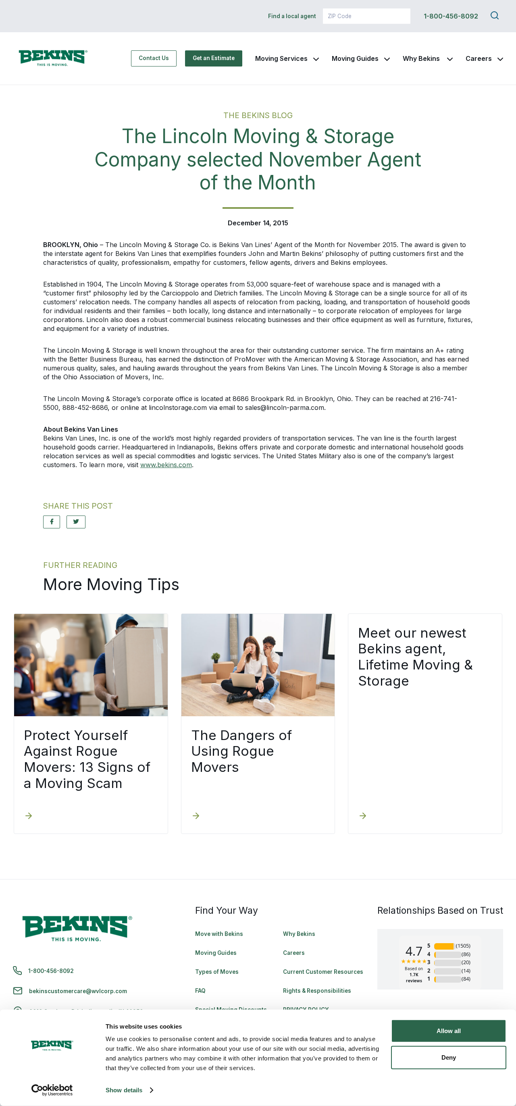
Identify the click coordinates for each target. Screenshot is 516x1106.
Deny (448, 1057)
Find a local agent (292, 16)
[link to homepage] (53, 58)
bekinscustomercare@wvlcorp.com (78, 991)
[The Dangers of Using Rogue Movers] (196, 816)
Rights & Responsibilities (317, 991)
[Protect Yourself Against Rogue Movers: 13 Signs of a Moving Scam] (28, 816)
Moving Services (281, 58)
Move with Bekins (219, 934)
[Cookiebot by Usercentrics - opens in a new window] (52, 1090)
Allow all (449, 1030)
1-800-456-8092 (451, 16)
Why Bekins (422, 58)
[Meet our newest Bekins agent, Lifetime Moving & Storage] (363, 816)
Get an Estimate (214, 58)
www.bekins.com (166, 465)
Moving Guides (355, 58)
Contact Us (154, 58)
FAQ (200, 991)
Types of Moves (217, 972)
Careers (479, 58)
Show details (124, 1090)
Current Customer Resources (323, 972)
